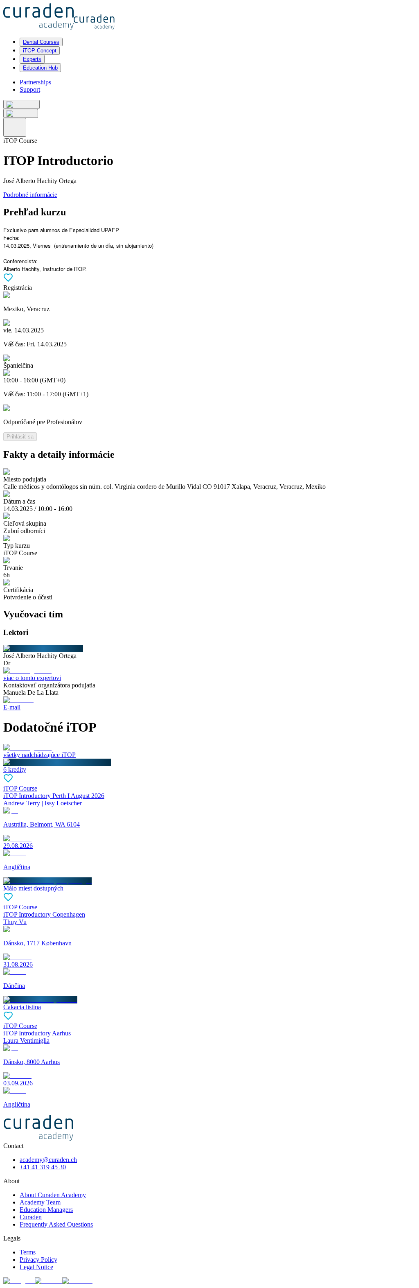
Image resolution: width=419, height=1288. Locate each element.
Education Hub (40, 68)
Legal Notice (36, 1266)
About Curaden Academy (53, 1194)
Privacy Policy (38, 1259)
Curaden (31, 1216)
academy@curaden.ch (48, 1159)
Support (30, 89)
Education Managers (46, 1209)
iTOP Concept (39, 50)
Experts (32, 59)
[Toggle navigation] (14, 127)
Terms (28, 1252)
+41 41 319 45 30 (43, 1167)
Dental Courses (41, 42)
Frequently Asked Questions (56, 1224)
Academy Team (40, 1202)
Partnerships (35, 82)
